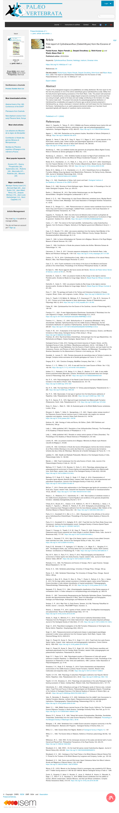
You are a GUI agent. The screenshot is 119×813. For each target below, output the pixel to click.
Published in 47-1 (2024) (55, 116)
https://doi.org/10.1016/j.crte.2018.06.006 (84, 781)
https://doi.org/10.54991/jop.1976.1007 (58, 384)
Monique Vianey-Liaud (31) (16, 185)
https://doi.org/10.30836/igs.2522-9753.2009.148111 (69, 693)
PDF (115, 40)
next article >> (47, 33)
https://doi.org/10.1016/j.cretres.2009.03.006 (89, 166)
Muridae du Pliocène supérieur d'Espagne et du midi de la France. (15, 149)
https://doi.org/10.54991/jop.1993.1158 (91, 396)
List (23, 88)
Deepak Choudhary (80, 50)
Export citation (51, 80)
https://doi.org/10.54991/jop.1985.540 (61, 390)
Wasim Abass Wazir (54, 53)
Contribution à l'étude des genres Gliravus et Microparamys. (15, 139)
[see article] (37, 44)
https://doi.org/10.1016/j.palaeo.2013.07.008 (92, 585)
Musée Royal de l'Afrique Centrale (98, 278)
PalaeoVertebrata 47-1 (38, 31)
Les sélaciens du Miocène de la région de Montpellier (15, 131)
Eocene (69, 60)
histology (76, 60)
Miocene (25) (19, 174)
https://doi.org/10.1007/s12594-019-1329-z (98, 622)
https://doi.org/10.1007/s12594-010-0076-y (60, 542)
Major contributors (15, 182)
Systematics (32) (12, 168)
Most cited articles (16, 125)
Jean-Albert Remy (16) (16, 191)
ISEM (22, 794)
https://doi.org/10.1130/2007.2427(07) (67, 526)
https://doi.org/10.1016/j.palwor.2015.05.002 (73, 644)
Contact (86, 24)
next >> (19, 63)
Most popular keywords (15, 158)
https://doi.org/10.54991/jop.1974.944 (93, 402)
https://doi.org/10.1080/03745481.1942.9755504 (62, 764)
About (94, 24)
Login (106, 3)
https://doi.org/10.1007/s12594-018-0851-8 (60, 483)
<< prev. (13, 63)
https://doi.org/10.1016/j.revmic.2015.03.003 (60, 614)
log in (15, 218)
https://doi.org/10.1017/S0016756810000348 (94, 129)
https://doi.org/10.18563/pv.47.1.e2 (58, 64)
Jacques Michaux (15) (15, 193)
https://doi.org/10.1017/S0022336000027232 (87, 376)
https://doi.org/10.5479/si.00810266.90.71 (94, 551)
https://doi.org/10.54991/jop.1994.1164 (95, 677)
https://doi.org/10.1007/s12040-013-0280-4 (77, 559)
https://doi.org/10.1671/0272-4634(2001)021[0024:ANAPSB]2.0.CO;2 (68, 316)
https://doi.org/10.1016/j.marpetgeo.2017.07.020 (93, 253)
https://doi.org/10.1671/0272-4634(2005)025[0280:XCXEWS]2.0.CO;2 (75, 327)
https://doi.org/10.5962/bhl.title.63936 (58, 335)
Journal (56, 24)
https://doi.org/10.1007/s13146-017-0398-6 (89, 671)
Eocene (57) (12, 164)
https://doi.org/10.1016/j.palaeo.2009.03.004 (60, 703)
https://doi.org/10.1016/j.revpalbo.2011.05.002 (79, 302)
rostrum (83, 60)
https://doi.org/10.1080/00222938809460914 (80, 750)
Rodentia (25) (12, 173)
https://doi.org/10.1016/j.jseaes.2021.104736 (60, 418)
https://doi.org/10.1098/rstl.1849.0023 (58, 744)
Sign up (12, 227)
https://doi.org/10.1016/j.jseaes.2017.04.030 (60, 145)
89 (56, 68)
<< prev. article (35, 33)
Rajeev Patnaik (64, 50)
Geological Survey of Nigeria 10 (94, 730)
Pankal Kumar (51, 50)
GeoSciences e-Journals (15, 85)
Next (19, 88)
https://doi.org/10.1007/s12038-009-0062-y (78, 534)
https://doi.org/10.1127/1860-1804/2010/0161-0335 (74, 492)
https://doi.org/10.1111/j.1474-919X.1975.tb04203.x (69, 367)
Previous (8, 88)
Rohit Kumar (96, 50)
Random (14, 88)
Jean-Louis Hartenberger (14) (16, 196)
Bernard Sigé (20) (14, 188)
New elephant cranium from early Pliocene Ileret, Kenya (16, 116)
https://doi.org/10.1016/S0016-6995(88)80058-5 (86, 219)
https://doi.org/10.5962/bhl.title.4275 (64, 135)
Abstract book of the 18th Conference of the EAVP (15, 105)
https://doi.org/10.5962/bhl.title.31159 (97, 294)
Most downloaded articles (16, 98)
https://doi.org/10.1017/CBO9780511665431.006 (62, 711)
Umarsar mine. (92, 60)
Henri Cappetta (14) (18, 198)
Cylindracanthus (60, 60)
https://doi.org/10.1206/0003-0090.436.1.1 (91, 510)
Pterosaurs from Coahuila (15, 111)
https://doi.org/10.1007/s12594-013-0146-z (60, 473)
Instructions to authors (72, 24)
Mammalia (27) (17, 171)
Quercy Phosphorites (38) (16, 165)
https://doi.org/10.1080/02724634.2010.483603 (61, 176)
